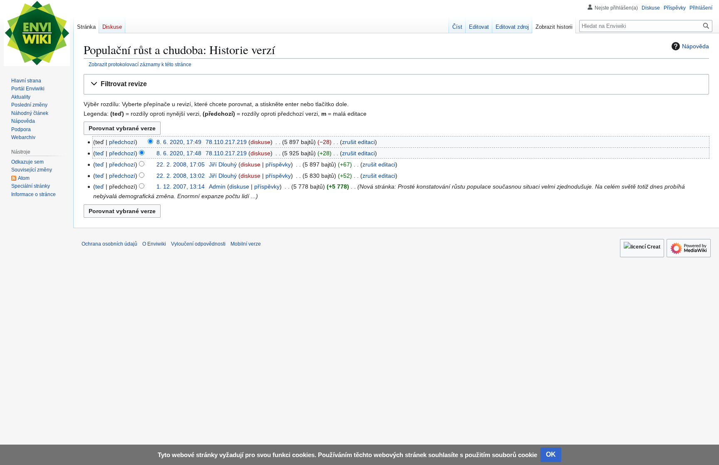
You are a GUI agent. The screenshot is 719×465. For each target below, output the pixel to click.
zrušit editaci (358, 142)
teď (99, 153)
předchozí (122, 142)
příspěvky (278, 164)
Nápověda (695, 46)
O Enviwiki (154, 244)
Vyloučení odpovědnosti (198, 244)
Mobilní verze (246, 244)
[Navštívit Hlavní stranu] (36, 33)
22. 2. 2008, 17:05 (180, 164)
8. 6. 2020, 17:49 (178, 142)
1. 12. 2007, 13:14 (180, 186)
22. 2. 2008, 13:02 (180, 175)
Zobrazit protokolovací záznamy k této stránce (140, 64)
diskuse (260, 142)
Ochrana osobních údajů (109, 244)
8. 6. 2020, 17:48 (178, 153)
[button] (396, 84)
